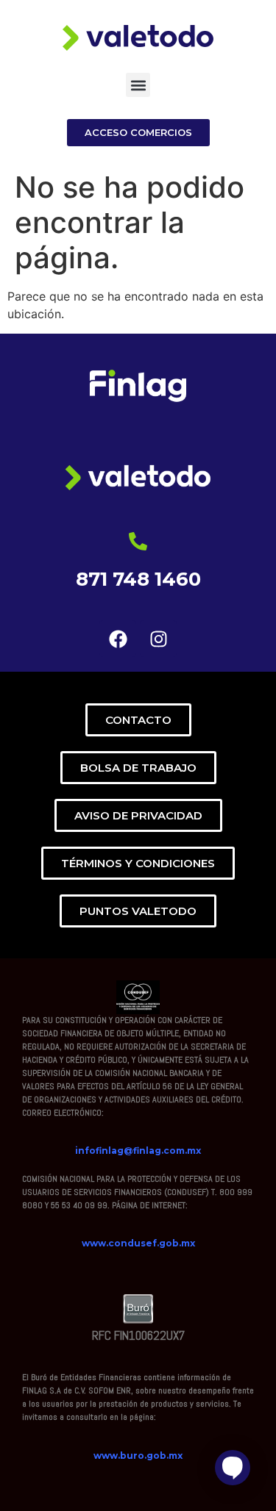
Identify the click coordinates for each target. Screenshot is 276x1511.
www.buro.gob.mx (138, 1455)
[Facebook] (117, 638)
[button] (138, 85)
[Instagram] (158, 638)
